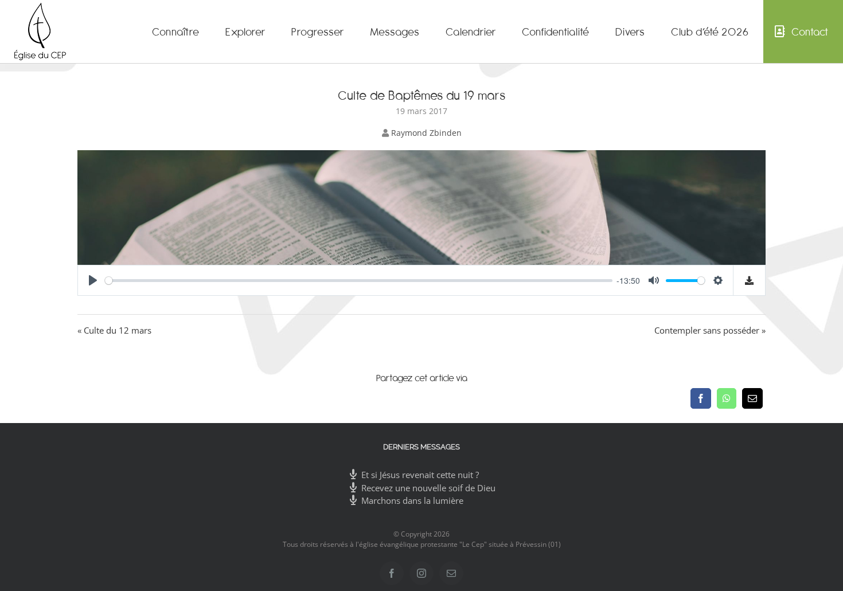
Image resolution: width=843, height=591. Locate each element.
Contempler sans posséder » (710, 330)
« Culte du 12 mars (114, 330)
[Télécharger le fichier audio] (749, 280)
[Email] (752, 398)
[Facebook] (701, 398)
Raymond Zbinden (426, 132)
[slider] (358, 280)
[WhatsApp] (726, 398)
